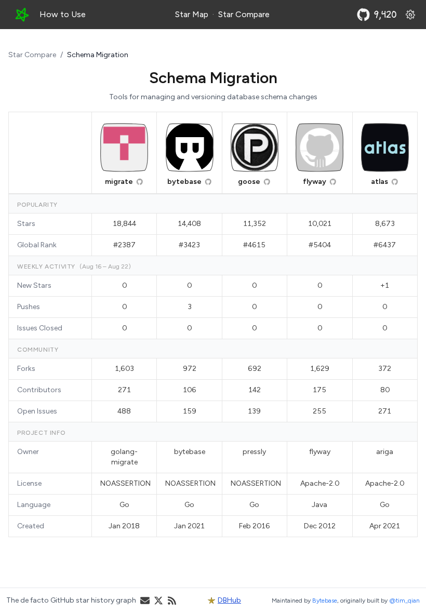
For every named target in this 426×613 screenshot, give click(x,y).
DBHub (229, 600)
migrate (119, 181)
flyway (314, 181)
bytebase (184, 181)
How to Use (62, 14)
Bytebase (324, 600)
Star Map (191, 14)
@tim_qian (404, 600)
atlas (379, 181)
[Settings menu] (410, 14)
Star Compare (244, 14)
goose (249, 181)
